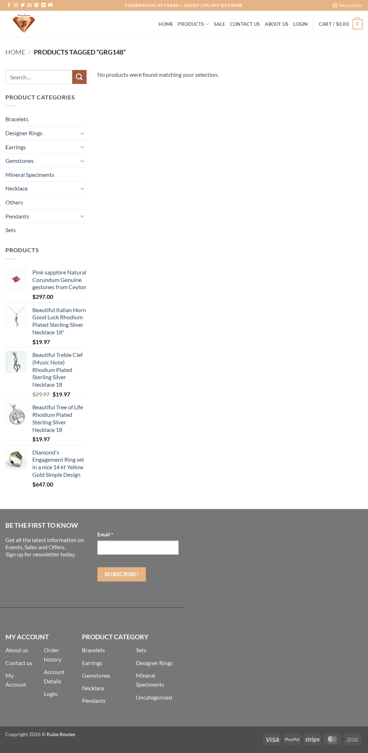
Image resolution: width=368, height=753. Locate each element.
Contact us (18, 662)
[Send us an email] (29, 5)
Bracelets (16, 119)
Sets (10, 229)
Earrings (15, 146)
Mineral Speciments (29, 174)
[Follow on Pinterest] (36, 5)
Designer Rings (23, 133)
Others (14, 202)
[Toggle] (82, 133)
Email (105, 534)
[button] (348, 5)
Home (165, 24)
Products (191, 24)
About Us (276, 24)
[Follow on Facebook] (9, 5)
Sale (219, 24)
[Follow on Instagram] (16, 5)
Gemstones (19, 160)
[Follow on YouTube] (50, 5)
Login (51, 693)
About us (16, 649)
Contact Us (245, 24)
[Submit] (79, 77)
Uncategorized (154, 697)
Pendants (17, 216)
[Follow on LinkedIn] (43, 5)
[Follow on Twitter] (22, 5)
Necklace (16, 188)
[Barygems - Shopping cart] (41, 24)
